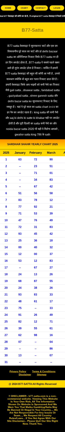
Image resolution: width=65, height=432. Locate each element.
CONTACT (41, 8)
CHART (24, 8)
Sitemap (41, 374)
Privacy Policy (18, 371)
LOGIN (57, 8)
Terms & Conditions (43, 371)
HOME (8, 8)
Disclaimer (25, 374)
